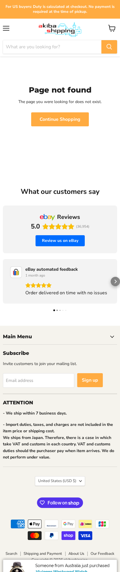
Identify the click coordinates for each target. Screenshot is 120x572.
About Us (76, 553)
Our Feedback (102, 553)
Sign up (90, 380)
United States (57, 481)
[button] (4, 281)
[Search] (109, 47)
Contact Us (96, 566)
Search (11, 553)
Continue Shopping (60, 119)
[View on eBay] (16, 272)
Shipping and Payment (43, 553)
